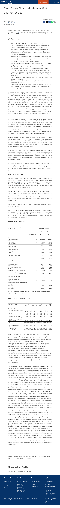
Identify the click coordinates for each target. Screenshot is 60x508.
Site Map (27, 498)
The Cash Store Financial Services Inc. (19, 471)
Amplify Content (21, 490)
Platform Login (48, 483)
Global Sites (34, 486)
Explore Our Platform (22, 481)
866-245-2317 (8, 481)
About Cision (34, 483)
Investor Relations (21, 492)
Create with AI (20, 484)
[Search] (58, 2)
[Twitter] (8, 488)
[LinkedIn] (4, 488)
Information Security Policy (17, 498)
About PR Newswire (35, 481)
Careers (33, 484)
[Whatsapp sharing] (52, 22)
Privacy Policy (48, 484)
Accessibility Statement (9, 500)
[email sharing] (55, 22)
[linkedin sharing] (49, 22)
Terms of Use (7, 498)
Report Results (20, 489)
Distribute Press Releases (21, 486)
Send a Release (43, 2)
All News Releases (49, 481)
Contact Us (6, 486)
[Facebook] (6, 488)
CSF (18, 32)
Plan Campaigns (21, 483)
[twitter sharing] (47, 22)
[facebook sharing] (44, 22)
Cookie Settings (33, 498)
